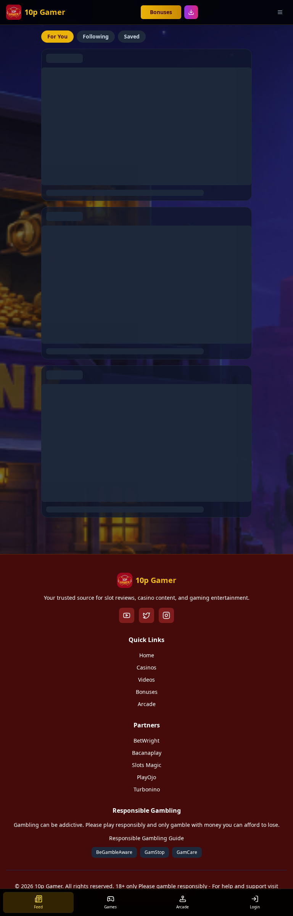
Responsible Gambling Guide (146, 838)
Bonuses (161, 12)
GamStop (154, 852)
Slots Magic (146, 765)
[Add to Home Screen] (191, 12)
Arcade (147, 704)
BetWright (146, 740)
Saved (132, 36)
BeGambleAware (114, 852)
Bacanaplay (146, 752)
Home (146, 655)
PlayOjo (146, 777)
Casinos (146, 667)
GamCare (187, 852)
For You (57, 36)
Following (96, 36)
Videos (146, 679)
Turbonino (147, 789)
